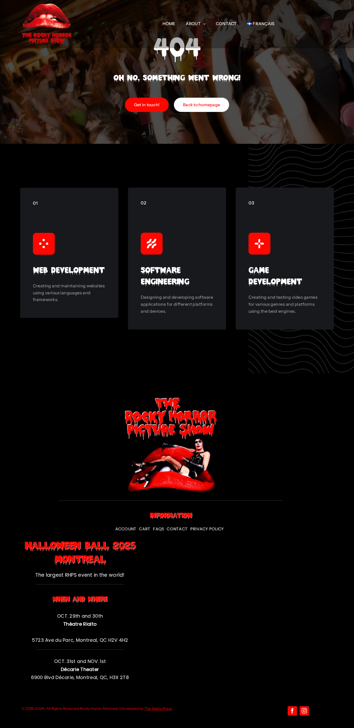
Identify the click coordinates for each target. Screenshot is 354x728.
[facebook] (292, 711)
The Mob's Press (158, 708)
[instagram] (304, 711)
